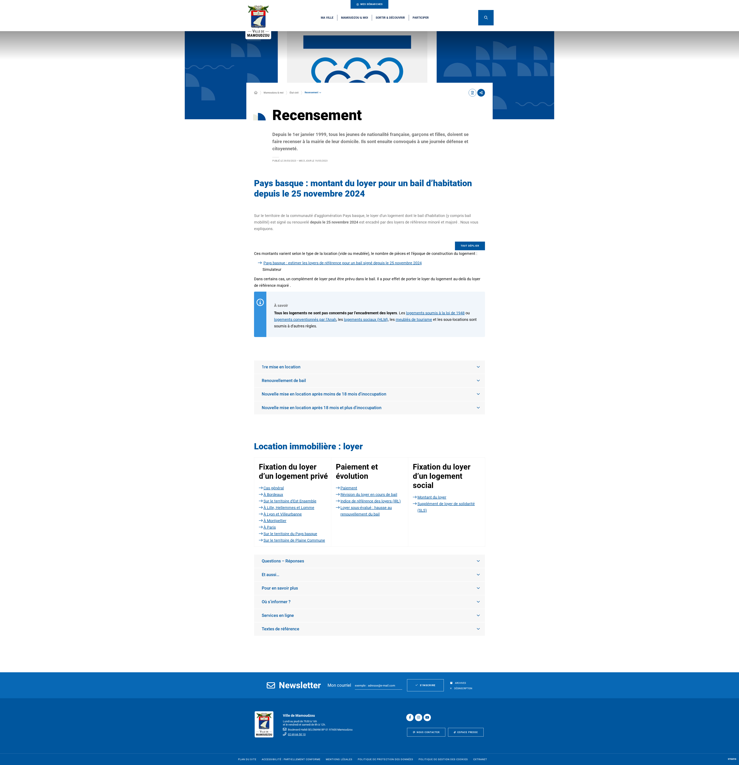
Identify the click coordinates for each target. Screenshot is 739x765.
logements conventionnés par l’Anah (305, 319)
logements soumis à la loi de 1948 (435, 313)
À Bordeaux (273, 494)
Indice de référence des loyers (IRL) (370, 501)
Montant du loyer (431, 497)
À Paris (269, 527)
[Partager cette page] (481, 93)
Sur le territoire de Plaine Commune (294, 540)
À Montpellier (274, 520)
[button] (486, 17)
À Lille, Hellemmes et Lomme (288, 507)
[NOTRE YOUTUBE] (427, 717)
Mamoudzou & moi (273, 92)
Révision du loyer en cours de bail (368, 494)
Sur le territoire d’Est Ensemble (289, 501)
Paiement (348, 488)
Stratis (732, 759)
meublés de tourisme (414, 319)
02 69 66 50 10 (297, 734)
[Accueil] (255, 92)
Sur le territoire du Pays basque (290, 533)
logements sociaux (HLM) (366, 319)
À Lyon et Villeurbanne (282, 514)
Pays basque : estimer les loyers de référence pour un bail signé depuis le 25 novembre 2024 (342, 263)
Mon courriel (339, 685)
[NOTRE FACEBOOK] (410, 717)
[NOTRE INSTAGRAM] (418, 717)
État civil (294, 92)
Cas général (273, 488)
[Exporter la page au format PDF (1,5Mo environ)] (472, 93)
